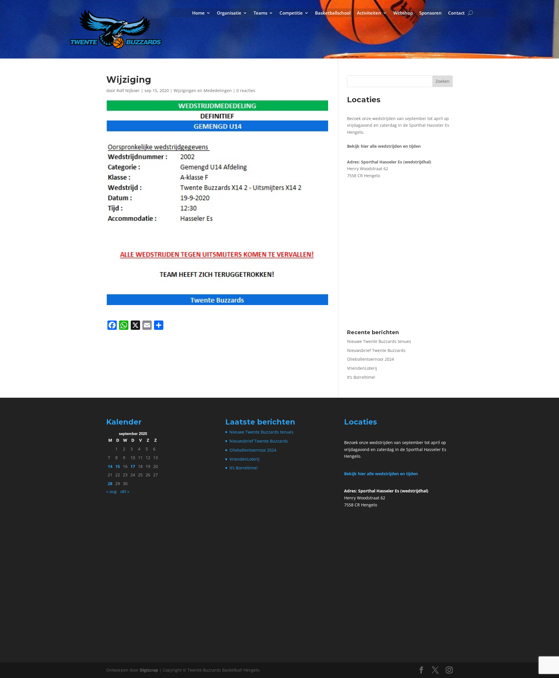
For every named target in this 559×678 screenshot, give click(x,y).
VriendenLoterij (362, 368)
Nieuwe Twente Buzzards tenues (379, 341)
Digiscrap (149, 670)
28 (110, 483)
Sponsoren (430, 13)
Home (198, 13)
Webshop (403, 13)
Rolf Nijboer (128, 90)
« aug (111, 491)
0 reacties (245, 90)
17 (132, 466)
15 (117, 466)
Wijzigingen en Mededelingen (203, 90)
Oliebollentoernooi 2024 (370, 359)
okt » (124, 491)
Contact (456, 13)
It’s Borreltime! (361, 377)
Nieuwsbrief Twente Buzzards (376, 350)
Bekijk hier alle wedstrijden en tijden (381, 473)
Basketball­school (333, 13)
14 (110, 466)
